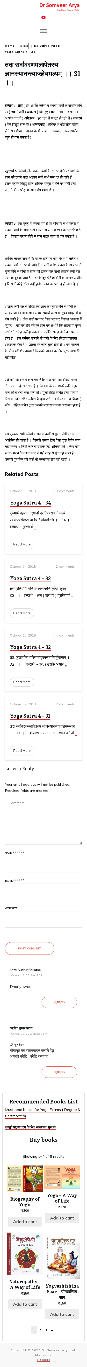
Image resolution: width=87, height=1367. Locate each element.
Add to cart (25, 1221)
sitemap (43, 1359)
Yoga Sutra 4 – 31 (30, 715)
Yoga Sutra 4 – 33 (30, 578)
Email (14, 880)
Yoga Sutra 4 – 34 (30, 502)
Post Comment (29, 948)
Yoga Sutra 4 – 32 (30, 646)
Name (14, 852)
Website (11, 908)
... (35, 526)
